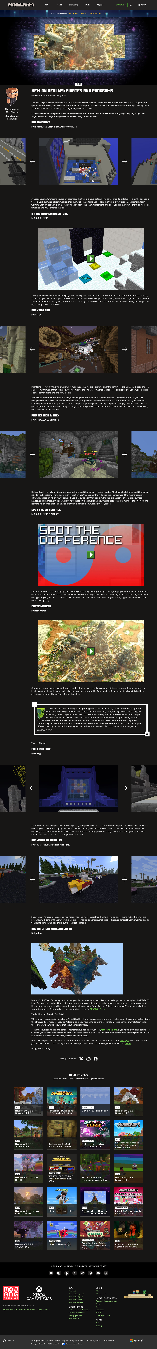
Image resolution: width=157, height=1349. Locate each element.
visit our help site (109, 1029)
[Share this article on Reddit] (88, 1059)
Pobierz (98, 1313)
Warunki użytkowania (94, 1341)
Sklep (97, 1291)
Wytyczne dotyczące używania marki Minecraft (19, 1309)
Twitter (128, 1043)
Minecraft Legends (75, 1300)
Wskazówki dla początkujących (106, 1301)
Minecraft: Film (74, 1319)
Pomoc (98, 1304)
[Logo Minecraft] (21, 5)
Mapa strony (100, 1310)
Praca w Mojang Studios (77, 1313)
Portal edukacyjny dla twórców (79, 1310)
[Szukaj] (133, 5)
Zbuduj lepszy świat (75, 1316)
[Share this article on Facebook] (96, 1059)
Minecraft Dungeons (76, 1297)
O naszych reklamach (38, 1344)
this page (124, 1040)
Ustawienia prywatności (74, 1344)
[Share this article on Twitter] (81, 1059)
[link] (51, 1273)
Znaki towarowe (108, 1341)
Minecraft (72, 1291)
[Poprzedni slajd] (32, 161)
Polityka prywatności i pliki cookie (42, 1341)
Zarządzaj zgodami (43, 1309)
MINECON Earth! (97, 1009)
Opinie (98, 1307)
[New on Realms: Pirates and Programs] (91, 259)
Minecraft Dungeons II (76, 1294)
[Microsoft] (136, 1340)
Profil (97, 1323)
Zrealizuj (99, 1326)
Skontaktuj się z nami (103, 1316)
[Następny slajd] (124, 161)
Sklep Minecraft (101, 1294)
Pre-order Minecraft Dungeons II (85, 13)
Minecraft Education (76, 1303)
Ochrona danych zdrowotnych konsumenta (69, 1341)
